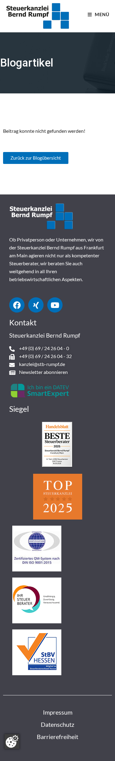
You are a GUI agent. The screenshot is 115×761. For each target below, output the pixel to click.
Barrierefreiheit (57, 736)
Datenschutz (57, 724)
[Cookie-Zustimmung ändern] (12, 741)
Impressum (57, 712)
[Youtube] (55, 305)
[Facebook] (17, 305)
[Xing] (36, 305)
